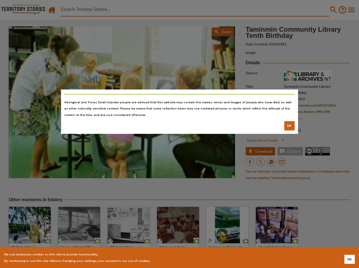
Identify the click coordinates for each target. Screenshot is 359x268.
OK (289, 125)
